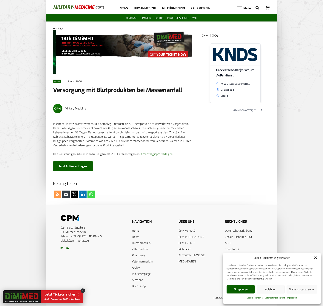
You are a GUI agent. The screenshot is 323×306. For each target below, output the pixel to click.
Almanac (137, 280)
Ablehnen (270, 289)
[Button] (268, 8)
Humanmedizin (141, 243)
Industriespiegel (141, 273)
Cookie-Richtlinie (255, 297)
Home (135, 230)
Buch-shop (139, 286)
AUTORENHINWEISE (192, 255)
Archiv (136, 267)
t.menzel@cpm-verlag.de (157, 154)
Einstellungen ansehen (302, 289)
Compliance (232, 249)
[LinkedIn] (62, 247)
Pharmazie (138, 255)
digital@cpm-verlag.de (75, 240)
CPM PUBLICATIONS (191, 236)
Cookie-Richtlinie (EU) (238, 236)
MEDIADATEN (187, 261)
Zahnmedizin (140, 249)
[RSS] (67, 247)
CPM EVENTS (187, 243)
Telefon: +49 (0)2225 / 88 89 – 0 (81, 236)
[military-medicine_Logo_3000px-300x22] (78, 7)
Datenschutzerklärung (274, 297)
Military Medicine (75, 108)
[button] (315, 258)
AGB (227, 243)
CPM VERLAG (187, 230)
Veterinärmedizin (142, 261)
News (135, 236)
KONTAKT (185, 249)
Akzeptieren (240, 289)
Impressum (292, 297)
